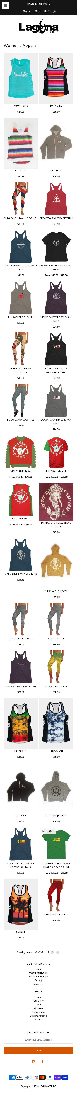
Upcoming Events (38, 972)
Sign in (26, 11)
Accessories (38, 1012)
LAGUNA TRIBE (47, 1086)
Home (38, 997)
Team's (38, 1019)
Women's (38, 1008)
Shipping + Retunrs (38, 976)
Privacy (38, 980)
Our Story (38, 1000)
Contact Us (38, 984)
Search (38, 969)
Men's (38, 1004)
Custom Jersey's (38, 1015)
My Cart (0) (50, 11)
